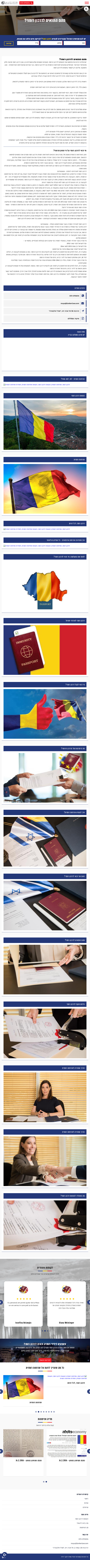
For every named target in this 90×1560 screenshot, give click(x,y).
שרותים (85, 1507)
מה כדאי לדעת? (82, 1523)
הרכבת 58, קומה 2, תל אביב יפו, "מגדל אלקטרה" (70, 1548)
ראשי (86, 1499)
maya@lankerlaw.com (79, 1543)
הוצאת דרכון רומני (81, 1519)
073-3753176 (25, 3)
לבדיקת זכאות (45, 1360)
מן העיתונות (84, 1527)
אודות (86, 1503)
